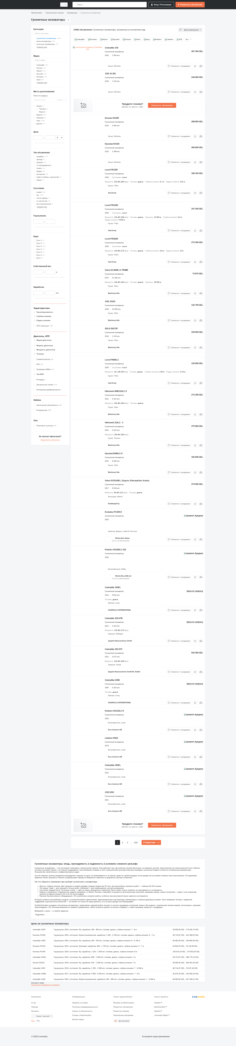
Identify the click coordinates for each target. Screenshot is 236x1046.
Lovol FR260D (111, 239)
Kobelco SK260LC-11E (115, 550)
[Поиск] (74, 4)
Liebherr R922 (111, 738)
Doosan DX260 (112, 118)
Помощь (34, 1007)
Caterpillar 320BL (39, 974)
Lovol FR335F (111, 170)
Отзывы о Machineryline (81, 1015)
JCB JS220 (110, 301)
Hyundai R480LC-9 (113, 453)
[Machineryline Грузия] (44, 5)
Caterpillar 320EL (113, 587)
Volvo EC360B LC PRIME (116, 270)
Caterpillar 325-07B (114, 618)
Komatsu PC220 (39, 946)
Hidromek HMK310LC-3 (116, 391)
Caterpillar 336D (39, 941)
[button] (195, 66)
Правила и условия (80, 1003)
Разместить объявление (162, 105)
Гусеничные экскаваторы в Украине (45, 985)
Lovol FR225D (111, 205)
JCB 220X (109, 792)
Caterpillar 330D (39, 979)
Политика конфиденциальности (85, 1007)
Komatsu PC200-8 (113, 512)
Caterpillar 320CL (39, 957)
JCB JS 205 (110, 74)
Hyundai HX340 (112, 144)
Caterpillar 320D (39, 929)
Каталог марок (78, 1019)
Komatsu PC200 (39, 935)
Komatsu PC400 (39, 952)
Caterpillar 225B (112, 680)
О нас (33, 1003)
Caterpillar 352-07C (114, 649)
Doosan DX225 (38, 963)
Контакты (35, 1011)
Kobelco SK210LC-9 (114, 711)
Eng (32, 1021)
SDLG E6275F (111, 328)
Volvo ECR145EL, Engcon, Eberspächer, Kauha (127, 481)
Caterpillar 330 (111, 48)
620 (136, 842)
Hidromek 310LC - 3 (114, 423)
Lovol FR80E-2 (112, 360)
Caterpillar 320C (39, 968)
